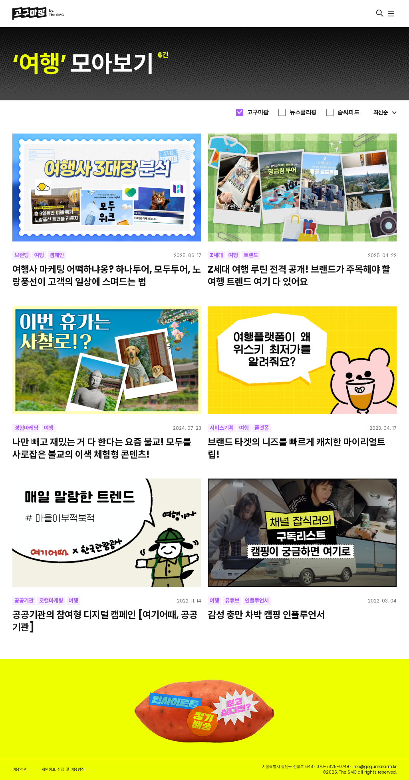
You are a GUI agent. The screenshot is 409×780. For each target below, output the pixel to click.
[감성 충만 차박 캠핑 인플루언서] (302, 533)
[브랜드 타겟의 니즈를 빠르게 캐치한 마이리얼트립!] (302, 360)
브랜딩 (21, 255)
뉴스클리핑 (303, 112)
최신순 (380, 112)
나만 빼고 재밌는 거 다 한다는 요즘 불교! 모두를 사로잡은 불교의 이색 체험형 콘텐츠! (101, 448)
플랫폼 (261, 428)
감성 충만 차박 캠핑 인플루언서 (266, 614)
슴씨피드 (348, 112)
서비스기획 (222, 428)
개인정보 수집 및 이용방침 (63, 769)
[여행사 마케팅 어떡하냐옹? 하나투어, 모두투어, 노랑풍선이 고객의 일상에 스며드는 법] (107, 188)
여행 (39, 255)
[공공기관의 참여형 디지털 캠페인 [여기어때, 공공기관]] (107, 533)
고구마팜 (258, 112)
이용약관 (19, 769)
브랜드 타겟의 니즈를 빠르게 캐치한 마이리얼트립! (296, 448)
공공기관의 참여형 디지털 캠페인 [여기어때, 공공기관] (105, 620)
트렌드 (251, 255)
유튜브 (232, 600)
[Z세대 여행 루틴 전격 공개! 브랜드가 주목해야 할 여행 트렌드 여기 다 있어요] (302, 188)
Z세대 (216, 255)
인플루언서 (257, 600)
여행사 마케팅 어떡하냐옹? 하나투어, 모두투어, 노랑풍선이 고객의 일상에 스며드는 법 (106, 275)
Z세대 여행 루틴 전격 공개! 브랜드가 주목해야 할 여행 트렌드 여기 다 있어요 (299, 275)
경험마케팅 (26, 428)
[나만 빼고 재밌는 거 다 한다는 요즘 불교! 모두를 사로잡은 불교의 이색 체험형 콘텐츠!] (107, 360)
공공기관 (24, 600)
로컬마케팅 (51, 600)
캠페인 (57, 255)
